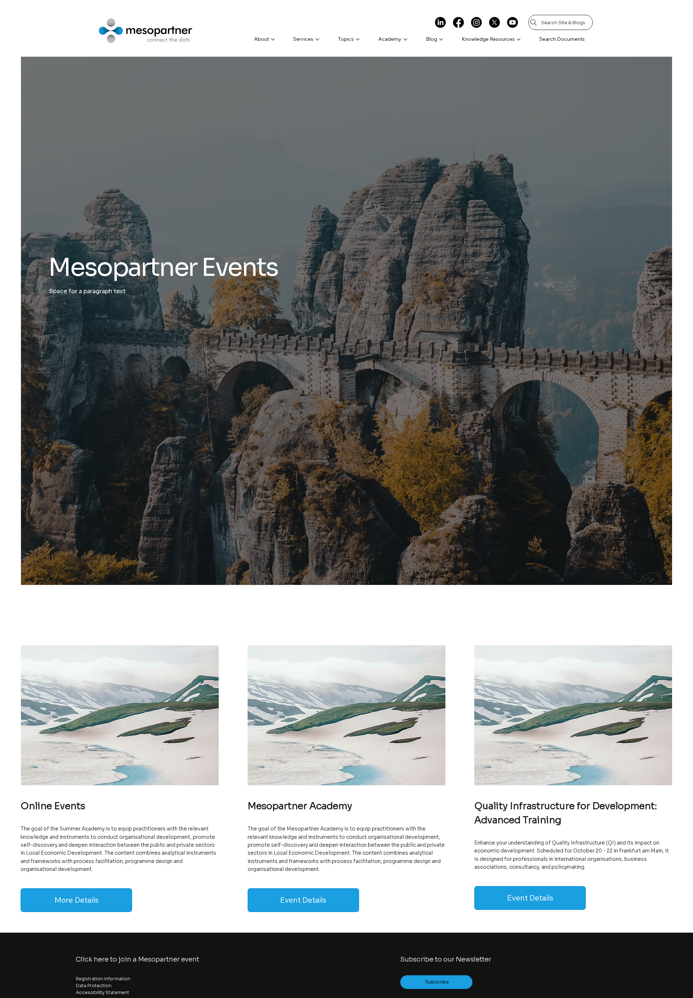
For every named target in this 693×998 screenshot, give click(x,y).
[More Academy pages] (405, 39)
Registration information (103, 978)
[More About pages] (273, 39)
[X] (494, 22)
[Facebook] (458, 22)
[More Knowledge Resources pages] (518, 39)
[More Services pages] (317, 39)
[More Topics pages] (357, 39)
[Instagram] (476, 22)
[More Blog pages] (441, 39)
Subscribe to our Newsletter (445, 959)
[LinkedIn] (440, 22)
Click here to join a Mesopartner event (137, 959)
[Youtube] (512, 22)
